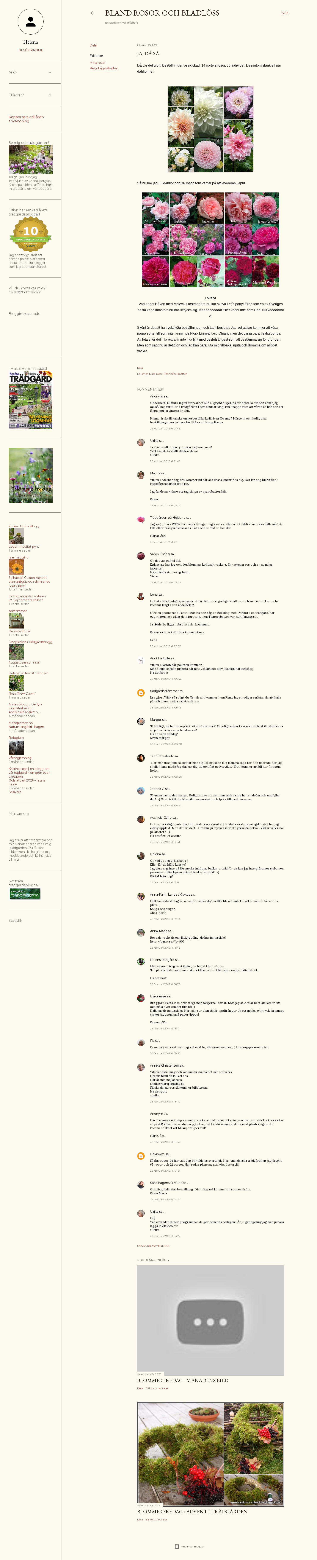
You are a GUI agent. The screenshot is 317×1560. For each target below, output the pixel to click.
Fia (152, 1041)
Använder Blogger (192, 1546)
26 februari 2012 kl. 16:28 (165, 984)
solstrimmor (18, 611)
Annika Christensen (164, 1065)
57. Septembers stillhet (26, 600)
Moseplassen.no (21, 723)
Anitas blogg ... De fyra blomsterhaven (25, 706)
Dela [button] (93, 45)
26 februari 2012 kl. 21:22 (165, 1199)
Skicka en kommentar (153, 1245)
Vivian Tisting (160, 554)
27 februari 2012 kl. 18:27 (165, 1236)
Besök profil (31, 50)
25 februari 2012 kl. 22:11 (164, 542)
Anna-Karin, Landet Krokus (170, 894)
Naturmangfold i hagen (26, 727)
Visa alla (15, 792)
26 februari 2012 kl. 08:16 (165, 707)
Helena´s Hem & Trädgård (28, 673)
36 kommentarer (156, 1519)
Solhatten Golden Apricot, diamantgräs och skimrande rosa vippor (29, 581)
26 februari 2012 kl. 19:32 (165, 1142)
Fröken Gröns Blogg (24, 526)
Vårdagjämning (20, 758)
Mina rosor (97, 63)
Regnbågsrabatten (104, 68)
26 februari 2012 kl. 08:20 (166, 744)
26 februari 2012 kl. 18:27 (165, 1053)
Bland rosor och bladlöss (162, 13)
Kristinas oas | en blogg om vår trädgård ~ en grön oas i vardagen (29, 772)
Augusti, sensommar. (25, 662)
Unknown (157, 1154)
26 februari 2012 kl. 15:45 (165, 947)
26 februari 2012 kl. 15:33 (165, 918)
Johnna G (157, 789)
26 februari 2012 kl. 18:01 (165, 1028)
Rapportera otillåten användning (26, 119)
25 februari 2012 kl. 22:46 (165, 582)
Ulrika (154, 441)
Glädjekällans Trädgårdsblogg (30, 642)
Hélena (30, 41)
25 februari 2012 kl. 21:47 (165, 461)
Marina (155, 473)
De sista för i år (20, 631)
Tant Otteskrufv (162, 756)
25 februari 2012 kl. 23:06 (165, 646)
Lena (154, 595)
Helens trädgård (162, 960)
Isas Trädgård (18, 557)
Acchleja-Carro (161, 818)
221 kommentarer (157, 1388)
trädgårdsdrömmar (164, 691)
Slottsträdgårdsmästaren (27, 596)
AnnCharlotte (160, 658)
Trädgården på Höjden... (167, 518)
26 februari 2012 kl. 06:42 (166, 678)
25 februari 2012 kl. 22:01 (165, 505)
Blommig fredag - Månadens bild (182, 1380)
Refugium (16, 738)
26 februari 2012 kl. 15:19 (164, 882)
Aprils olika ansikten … (25, 712)
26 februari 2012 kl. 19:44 (165, 1170)
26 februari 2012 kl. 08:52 (165, 805)
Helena (155, 854)
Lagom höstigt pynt (24, 547)
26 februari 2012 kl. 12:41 (165, 842)
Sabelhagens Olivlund (166, 1183)
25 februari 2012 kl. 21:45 (165, 428)
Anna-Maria (158, 931)
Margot (155, 720)
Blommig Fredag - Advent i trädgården (192, 1511)
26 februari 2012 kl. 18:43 (165, 1101)
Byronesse (158, 996)
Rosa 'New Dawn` (22, 693)
